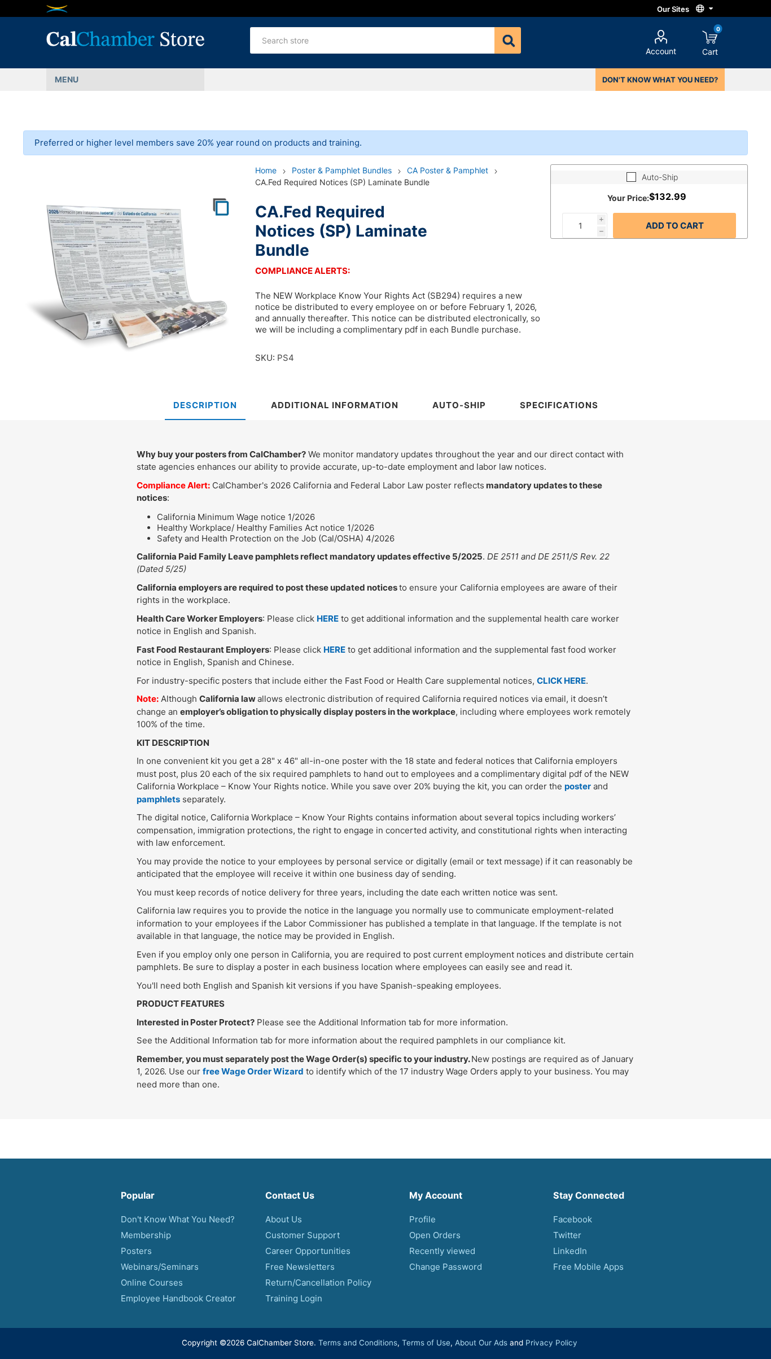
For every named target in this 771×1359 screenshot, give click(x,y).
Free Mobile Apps (588, 1266)
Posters (136, 1251)
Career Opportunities (308, 1251)
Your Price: (628, 197)
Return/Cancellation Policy (318, 1282)
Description (205, 405)
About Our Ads (481, 1342)
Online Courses (152, 1282)
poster (577, 786)
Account (661, 51)
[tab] (205, 405)
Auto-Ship (660, 177)
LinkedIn (570, 1251)
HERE (328, 618)
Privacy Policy (551, 1342)
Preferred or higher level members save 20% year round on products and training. (198, 142)
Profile (422, 1219)
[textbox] (372, 40)
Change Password (445, 1266)
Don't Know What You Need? (178, 1219)
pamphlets (158, 799)
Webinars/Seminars (160, 1266)
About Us (283, 1219)
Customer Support (302, 1235)
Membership (146, 1235)
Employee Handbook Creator (178, 1298)
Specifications (559, 405)
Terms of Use (426, 1342)
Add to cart (675, 225)
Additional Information (334, 405)
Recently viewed (442, 1251)
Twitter (567, 1235)
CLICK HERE (561, 680)
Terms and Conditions (357, 1342)
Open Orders (435, 1235)
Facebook (572, 1219)
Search (507, 40)
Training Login (293, 1298)
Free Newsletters (300, 1266)
